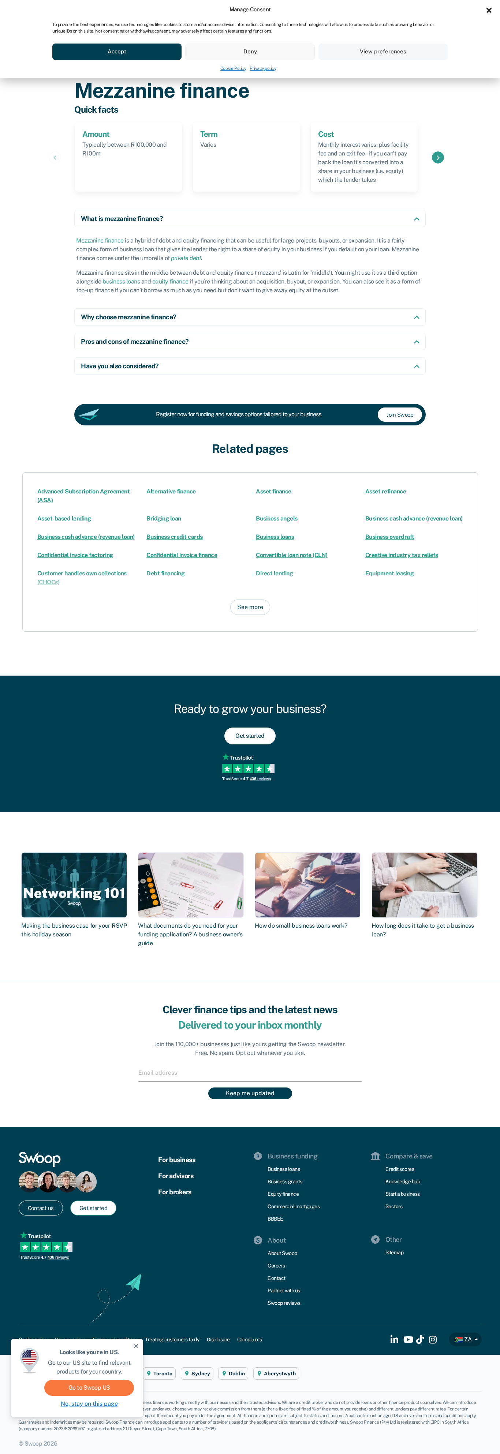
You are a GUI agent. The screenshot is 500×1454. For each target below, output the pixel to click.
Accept (117, 51)
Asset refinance (385, 491)
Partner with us (284, 1290)
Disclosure (218, 1339)
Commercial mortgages (294, 1206)
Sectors (394, 1206)
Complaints (249, 1339)
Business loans (275, 536)
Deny (250, 51)
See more (250, 607)
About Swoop (282, 1253)
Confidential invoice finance (181, 555)
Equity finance (283, 1194)
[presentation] (55, 157)
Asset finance (273, 491)
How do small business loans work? (301, 925)
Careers (276, 1266)
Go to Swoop (89, 1387)
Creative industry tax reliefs (401, 555)
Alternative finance (171, 491)
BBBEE (275, 1219)
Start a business (402, 1194)
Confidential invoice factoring (75, 555)
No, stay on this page (89, 1403)
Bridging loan (163, 518)
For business (176, 1160)
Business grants (285, 1181)
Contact (277, 1278)
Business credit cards (174, 536)
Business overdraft (389, 536)
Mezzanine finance (100, 240)
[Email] (250, 1072)
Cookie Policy (233, 68)
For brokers (174, 1192)
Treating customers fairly (172, 1339)
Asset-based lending (64, 518)
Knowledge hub (402, 1181)
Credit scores (399, 1169)
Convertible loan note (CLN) (292, 555)
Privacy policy (263, 68)
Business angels (277, 518)
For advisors (175, 1176)
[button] (489, 9)
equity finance (170, 281)
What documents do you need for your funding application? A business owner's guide (190, 934)
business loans (121, 281)
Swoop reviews (284, 1303)
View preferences (383, 51)
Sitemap (394, 1252)
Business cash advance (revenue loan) (414, 518)
